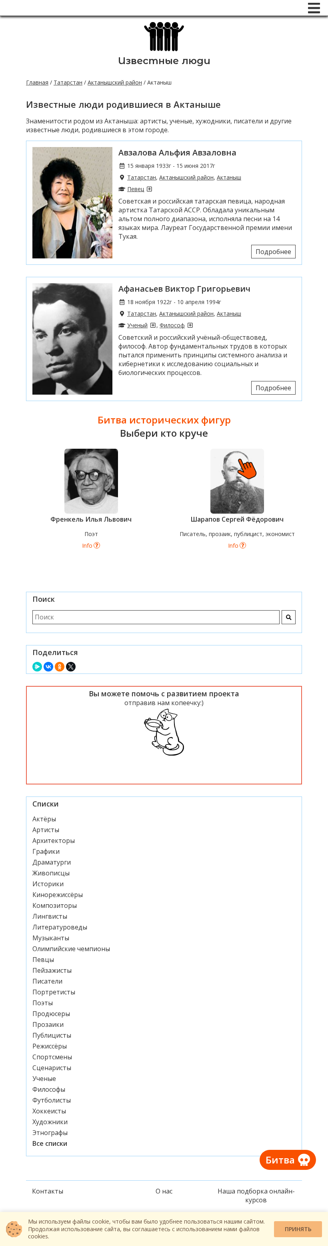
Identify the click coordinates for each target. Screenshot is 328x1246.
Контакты (47, 1191)
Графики (46, 851)
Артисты (45, 829)
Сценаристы (51, 1067)
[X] (71, 666)
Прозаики (48, 1024)
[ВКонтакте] (48, 666)
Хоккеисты (49, 1111)
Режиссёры (49, 1046)
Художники (50, 1121)
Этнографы (50, 1132)
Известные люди (164, 61)
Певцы (43, 959)
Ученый (137, 325)
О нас (164, 1191)
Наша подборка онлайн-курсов (256, 1195)
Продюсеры (51, 1013)
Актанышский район (115, 82)
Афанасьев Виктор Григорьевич (184, 288)
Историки (48, 883)
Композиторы (54, 905)
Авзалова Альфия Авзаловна (177, 152)
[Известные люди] (164, 50)
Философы (48, 1089)
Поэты (42, 1002)
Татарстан (68, 82)
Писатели (47, 981)
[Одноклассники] (59, 666)
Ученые (44, 1078)
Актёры (44, 819)
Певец (135, 189)
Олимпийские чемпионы (71, 948)
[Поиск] (289, 617)
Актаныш (229, 177)
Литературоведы (59, 927)
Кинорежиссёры (57, 894)
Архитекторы (53, 840)
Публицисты (51, 1035)
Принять (298, 1229)
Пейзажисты (52, 970)
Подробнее (273, 251)
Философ (172, 325)
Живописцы (51, 873)
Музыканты (50, 937)
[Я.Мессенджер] (37, 666)
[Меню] (314, 8)
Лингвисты (49, 916)
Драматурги (51, 862)
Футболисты (51, 1100)
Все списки (49, 1143)
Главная (37, 82)
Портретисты (53, 992)
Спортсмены (52, 1056)
